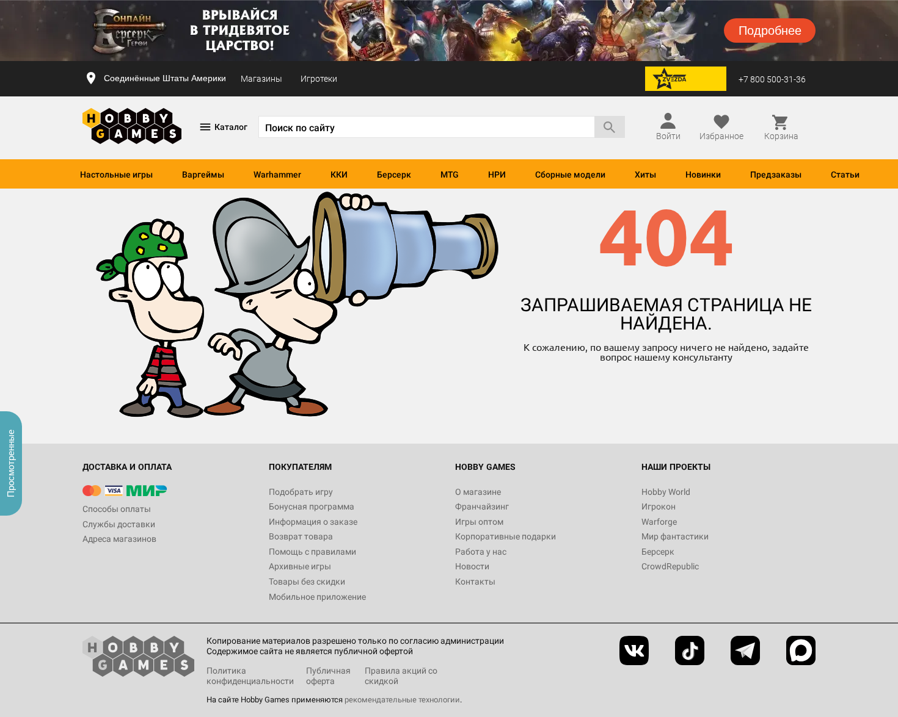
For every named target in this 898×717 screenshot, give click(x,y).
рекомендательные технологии (402, 699)
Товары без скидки (307, 581)
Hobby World (665, 492)
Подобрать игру (301, 492)
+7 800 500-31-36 (772, 79)
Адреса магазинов (119, 539)
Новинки (703, 174)
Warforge (659, 522)
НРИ (497, 174)
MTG (449, 174)
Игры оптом (479, 522)
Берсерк (394, 174)
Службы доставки (118, 524)
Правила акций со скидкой (401, 676)
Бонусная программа (311, 506)
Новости (472, 566)
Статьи (845, 174)
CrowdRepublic (670, 566)
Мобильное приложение (317, 597)
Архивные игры (300, 566)
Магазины (261, 79)
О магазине (478, 492)
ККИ (339, 174)
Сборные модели (570, 174)
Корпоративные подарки (505, 536)
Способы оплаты (116, 509)
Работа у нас (480, 552)
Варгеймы (203, 174)
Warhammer (277, 174)
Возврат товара (301, 536)
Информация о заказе (313, 522)
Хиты (645, 174)
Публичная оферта (328, 676)
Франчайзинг (482, 506)
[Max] (801, 650)
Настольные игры (116, 174)
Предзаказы (775, 174)
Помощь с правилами (312, 552)
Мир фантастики (675, 536)
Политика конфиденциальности (250, 676)
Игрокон (658, 506)
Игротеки (319, 79)
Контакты (475, 581)
